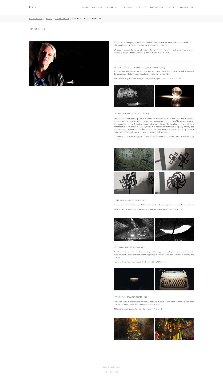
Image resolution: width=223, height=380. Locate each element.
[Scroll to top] (217, 374)
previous (34, 29)
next (43, 29)
